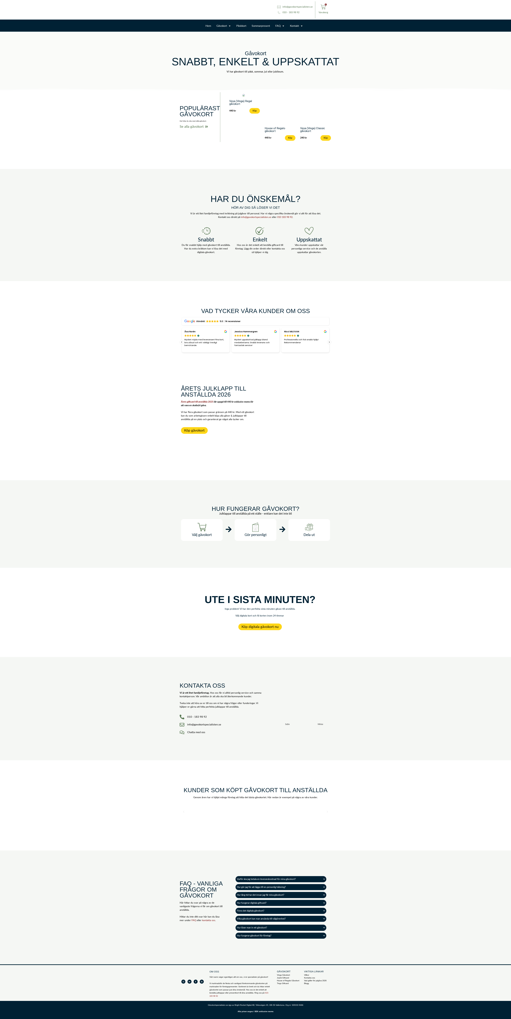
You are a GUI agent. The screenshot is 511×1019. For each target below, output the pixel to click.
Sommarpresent (261, 26)
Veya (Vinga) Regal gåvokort (240, 102)
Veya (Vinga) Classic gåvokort (312, 130)
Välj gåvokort (202, 535)
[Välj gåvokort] (202, 527)
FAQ (278, 26)
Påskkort (241, 26)
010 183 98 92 (284, 217)
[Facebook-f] (196, 982)
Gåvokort (221, 26)
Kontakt (294, 26)
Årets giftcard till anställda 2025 (197, 402)
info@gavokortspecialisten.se (256, 217)
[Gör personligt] (255, 527)
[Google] (202, 982)
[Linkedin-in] (189, 982)
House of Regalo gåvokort (275, 130)
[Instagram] (183, 982)
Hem (208, 26)
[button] (329, 342)
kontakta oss (208, 920)
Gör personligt (256, 535)
